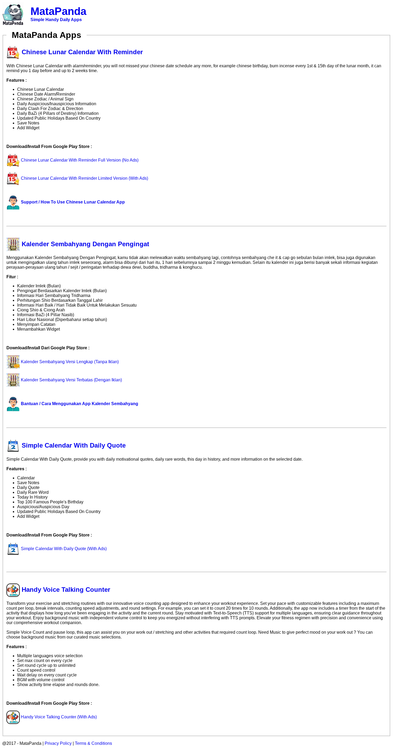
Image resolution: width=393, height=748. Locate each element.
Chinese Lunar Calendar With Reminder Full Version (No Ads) (79, 160)
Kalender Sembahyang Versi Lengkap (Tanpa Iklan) (69, 361)
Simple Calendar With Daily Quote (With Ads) (63, 548)
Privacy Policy (58, 743)
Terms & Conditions (93, 743)
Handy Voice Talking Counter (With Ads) (58, 717)
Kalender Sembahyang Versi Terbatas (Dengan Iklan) (71, 380)
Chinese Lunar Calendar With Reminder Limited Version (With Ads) (84, 178)
